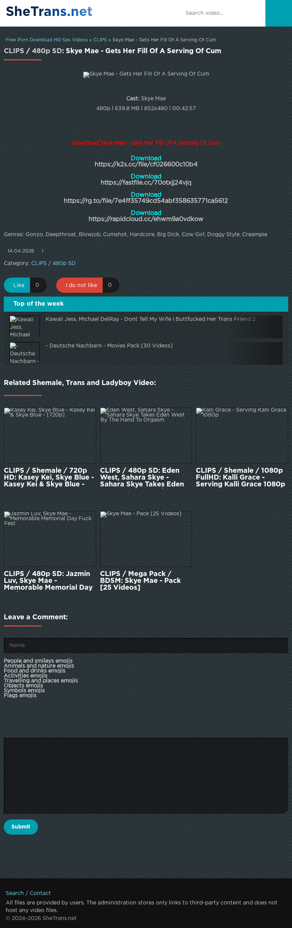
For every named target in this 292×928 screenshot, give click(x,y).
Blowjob (89, 234)
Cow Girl (193, 234)
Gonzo (34, 234)
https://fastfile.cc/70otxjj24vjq (146, 183)
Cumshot (115, 234)
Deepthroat (61, 234)
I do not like (81, 285)
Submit (20, 827)
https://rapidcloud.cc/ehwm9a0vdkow (146, 219)
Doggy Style (223, 234)
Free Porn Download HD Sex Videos (47, 40)
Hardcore (142, 234)
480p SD (47, 51)
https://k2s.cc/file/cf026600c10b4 (146, 164)
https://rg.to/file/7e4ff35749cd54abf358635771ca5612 (146, 201)
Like (18, 285)
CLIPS (100, 40)
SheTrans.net (49, 12)
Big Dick (168, 234)
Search (15, 893)
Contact (40, 893)
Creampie (254, 234)
